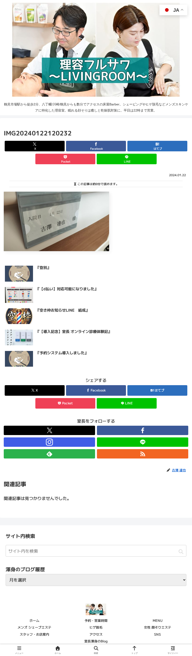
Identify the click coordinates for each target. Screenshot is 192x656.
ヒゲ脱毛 (96, 627)
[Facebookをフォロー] (142, 430)
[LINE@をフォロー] (142, 442)
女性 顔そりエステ (157, 627)
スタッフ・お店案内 (34, 634)
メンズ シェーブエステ (34, 627)
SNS (157, 634)
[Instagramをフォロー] (49, 442)
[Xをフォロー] (49, 430)
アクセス (96, 634)
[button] (181, 551)
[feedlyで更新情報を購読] (49, 453)
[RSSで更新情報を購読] (142, 453)
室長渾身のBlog (96, 641)
